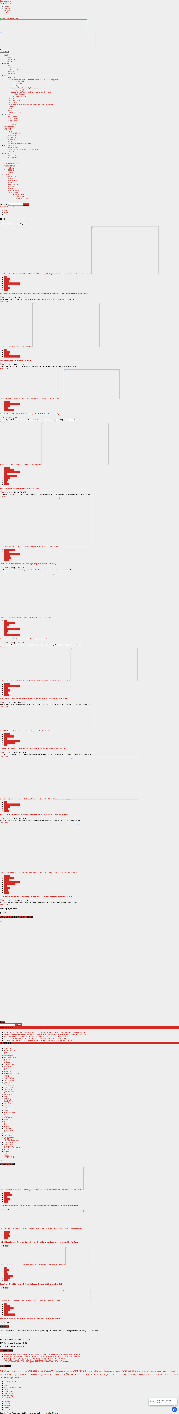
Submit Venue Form (21, 199)
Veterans (7, 1151)
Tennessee (29, 88)
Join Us (9, 61)
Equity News (8, 1077)
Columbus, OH (19, 82)
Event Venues (19, 197)
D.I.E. (5, 627)
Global (9, 108)
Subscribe (7, 1398)
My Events (14, 193)
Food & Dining (8, 1089)
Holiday (6, 1098)
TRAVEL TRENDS (9, 166)
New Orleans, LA (20, 96)
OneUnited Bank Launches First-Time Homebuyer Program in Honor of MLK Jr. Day (29, 546)
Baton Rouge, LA (20, 94)
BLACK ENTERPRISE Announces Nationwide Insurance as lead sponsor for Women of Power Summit (35, 681)
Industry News (8, 1102)
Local (5, 474)
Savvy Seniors (12, 119)
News (6, 290)
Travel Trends (9, 410)
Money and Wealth (10, 476)
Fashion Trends (9, 1086)
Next (4, 913)
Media (6, 286)
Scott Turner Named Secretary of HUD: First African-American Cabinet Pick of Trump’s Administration (35, 799)
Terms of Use (8, 1394)
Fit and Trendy (16, 133)
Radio (9, 67)
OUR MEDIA (7, 63)
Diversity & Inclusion (14, 112)
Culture (6, 281)
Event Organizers (13, 184)
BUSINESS (7, 154)
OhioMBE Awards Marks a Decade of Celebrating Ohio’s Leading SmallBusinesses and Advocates (33, 731)
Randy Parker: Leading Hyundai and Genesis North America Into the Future (26, 617)
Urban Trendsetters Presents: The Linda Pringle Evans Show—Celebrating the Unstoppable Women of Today (38, 873)
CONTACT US (8, 1391)
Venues (9, 182)
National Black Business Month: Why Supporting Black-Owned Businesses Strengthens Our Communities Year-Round (45, 1034)
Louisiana (31, 92)
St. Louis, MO (15, 98)
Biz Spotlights (12, 158)
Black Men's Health (10, 1057)
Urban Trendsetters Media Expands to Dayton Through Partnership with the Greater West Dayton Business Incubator (45, 1032)
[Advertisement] (43, 30)
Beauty (6, 1052)
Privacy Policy (8, 1396)
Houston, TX (15, 102)
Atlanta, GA (32, 104)
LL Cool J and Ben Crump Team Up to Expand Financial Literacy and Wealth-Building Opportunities (38, 1041)
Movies (6, 1114)
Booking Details (20, 195)
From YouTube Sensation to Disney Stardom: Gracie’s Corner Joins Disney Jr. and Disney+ (35, 1038)
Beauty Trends (12, 135)
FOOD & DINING (9, 170)
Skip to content (5, 1)
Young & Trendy (12, 121)
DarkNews (45, 1413)
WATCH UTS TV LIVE (7, 207)
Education (10, 123)
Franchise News (9, 1091)
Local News (11, 78)
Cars (19, 143)
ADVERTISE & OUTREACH (12, 1387)
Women (6, 560)
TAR (5, 633)
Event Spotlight (9, 1079)
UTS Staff (5, 418)
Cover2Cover (11, 162)
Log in (2, 1160)
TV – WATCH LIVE (13, 69)
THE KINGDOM (9, 127)
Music (6, 1116)
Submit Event (11, 176)
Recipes (10, 172)
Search (2, 1022)
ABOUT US (10, 57)
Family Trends (12, 117)
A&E (5, 160)
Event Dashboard (13, 190)
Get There (10, 168)
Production (11, 73)
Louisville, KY (15, 86)
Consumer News (12, 147)
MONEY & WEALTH (10, 145)
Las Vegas (7, 1103)
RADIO (6, 1385)
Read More (4, 301)
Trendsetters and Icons (12, 635)
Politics (9, 110)
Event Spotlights (9, 743)
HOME (6, 55)
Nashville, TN (19, 90)
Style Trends (11, 137)
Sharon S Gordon (7, 297)
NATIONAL (10, 106)
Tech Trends (11, 139)
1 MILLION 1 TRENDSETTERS (13, 164)
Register (10, 188)
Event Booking (19, 201)
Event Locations (12, 180)
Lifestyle (6, 1105)
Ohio (34, 80)
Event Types (11, 178)
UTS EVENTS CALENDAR (12, 1148)
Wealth (6, 484)
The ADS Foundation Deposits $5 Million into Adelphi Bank (20, 464)
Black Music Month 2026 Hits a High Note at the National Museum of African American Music (36, 1036)
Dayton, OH (18, 84)
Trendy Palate (8, 1144)
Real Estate (7, 558)
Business (7, 279)
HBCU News (15, 125)
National (7, 288)
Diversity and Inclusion (12, 283)
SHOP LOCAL (11, 156)
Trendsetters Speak (10, 1142)
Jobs (12, 151)
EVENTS (6, 174)
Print (9, 65)
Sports (9, 141)
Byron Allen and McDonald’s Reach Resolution (16, 347)
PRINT (6, 1383)
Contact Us (11, 59)
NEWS (6, 76)
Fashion (6, 1084)
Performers (11, 186)
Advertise (10, 71)
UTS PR (6, 1150)
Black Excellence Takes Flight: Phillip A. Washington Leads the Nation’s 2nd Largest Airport (31, 398)
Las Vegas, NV (16, 100)
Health (9, 131)
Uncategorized (8, 1146)
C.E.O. (22, 149)
